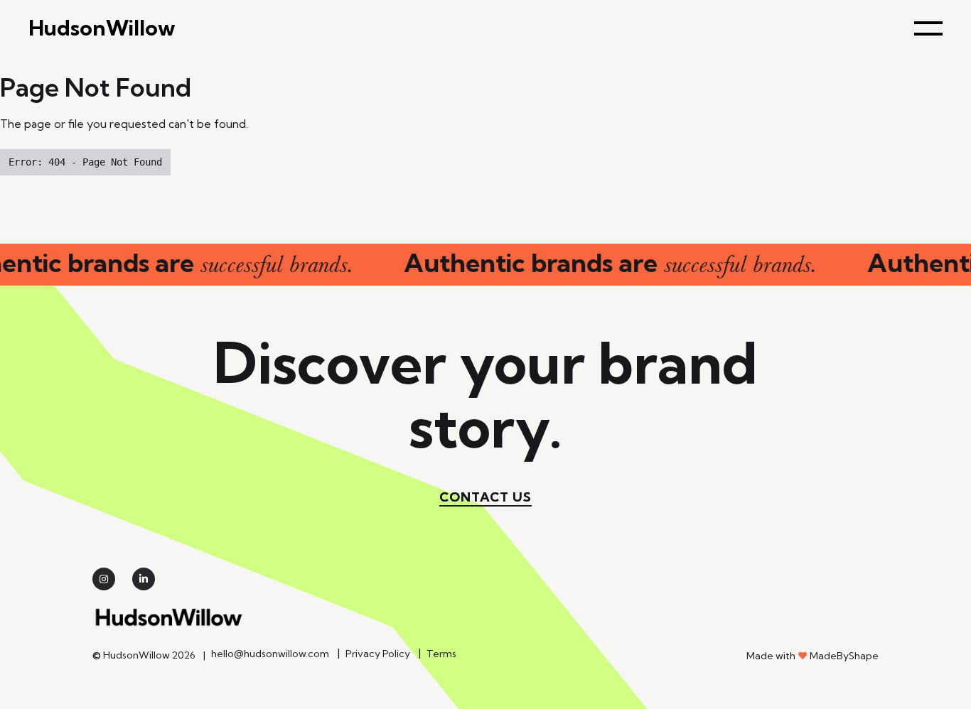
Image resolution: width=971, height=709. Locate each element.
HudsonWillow (102, 28)
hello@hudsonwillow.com (270, 653)
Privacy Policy (377, 653)
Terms (441, 653)
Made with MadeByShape (812, 655)
